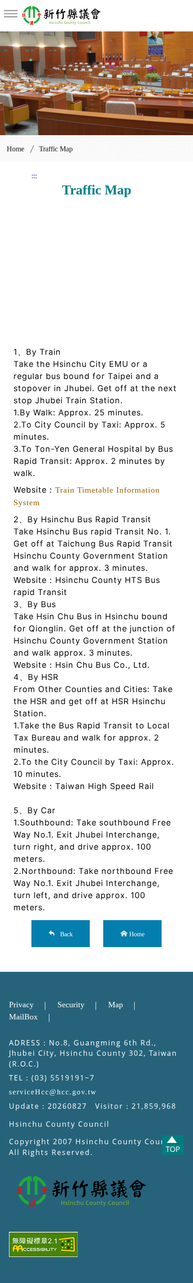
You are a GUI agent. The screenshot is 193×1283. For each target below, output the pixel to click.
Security (70, 1004)
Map (115, 1004)
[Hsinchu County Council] (96, 1192)
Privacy (21, 1004)
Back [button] (65, 933)
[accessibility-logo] (96, 1246)
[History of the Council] (62, 15)
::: (34, 176)
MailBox (23, 1016)
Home (15, 149)
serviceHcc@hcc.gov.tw (53, 1092)
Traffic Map (56, 149)
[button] (11, 14)
